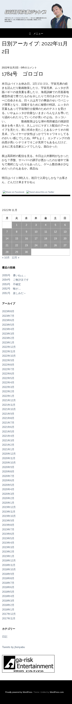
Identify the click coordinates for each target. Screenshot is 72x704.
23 (26, 245)
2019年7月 (8, 529)
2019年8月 (8, 524)
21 (7, 245)
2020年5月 (8, 484)
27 (65, 245)
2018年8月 (8, 578)
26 (55, 245)
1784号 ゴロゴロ (23, 74)
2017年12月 (9, 613)
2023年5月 (8, 324)
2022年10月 (9, 355)
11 (45, 231)
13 (65, 231)
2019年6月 (8, 533)
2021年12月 (9, 400)
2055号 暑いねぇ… (14, 275)
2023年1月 (8, 342)
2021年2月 (8, 444)
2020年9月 (8, 467)
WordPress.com (57, 692)
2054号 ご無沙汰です (15, 279)
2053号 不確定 (11, 284)
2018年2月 (8, 604)
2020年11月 (8, 458)
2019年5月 (8, 538)
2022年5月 (8, 378)
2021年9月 (8, 413)
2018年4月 (8, 596)
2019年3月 (8, 547)
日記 (4, 636)
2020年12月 (9, 453)
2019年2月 (8, 551)
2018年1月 (8, 609)
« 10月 (6, 257)
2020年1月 (8, 502)
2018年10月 (9, 569)
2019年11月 (8, 511)
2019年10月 (9, 515)
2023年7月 (8, 315)
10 (36, 231)
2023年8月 (8, 311)
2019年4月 (8, 542)
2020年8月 (8, 471)
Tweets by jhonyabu (13, 647)
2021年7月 (8, 422)
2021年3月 (8, 440)
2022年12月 (9, 346)
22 (16, 245)
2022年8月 (8, 364)
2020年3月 (8, 493)
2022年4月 (8, 382)
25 (45, 245)
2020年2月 (8, 498)
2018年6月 (8, 587)
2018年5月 (8, 591)
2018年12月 (9, 560)
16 (26, 238)
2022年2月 (8, 391)
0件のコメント (29, 67)
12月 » (15, 257)
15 (16, 238)
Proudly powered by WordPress (18, 692)
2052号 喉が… (11, 288)
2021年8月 (8, 418)
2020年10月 (9, 462)
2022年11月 (8, 351)
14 (7, 238)
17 (36, 238)
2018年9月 (8, 573)
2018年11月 (8, 565)
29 (16, 251)
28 (7, 251)
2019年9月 (8, 520)
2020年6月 (8, 480)
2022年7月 (8, 369)
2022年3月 (8, 387)
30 (26, 251)
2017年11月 (8, 618)
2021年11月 (8, 404)
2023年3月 (8, 333)
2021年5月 (8, 431)
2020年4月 (8, 489)
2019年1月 (8, 556)
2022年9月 (8, 360)
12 (55, 231)
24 (36, 245)
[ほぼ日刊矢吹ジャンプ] (36, 27)
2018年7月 (8, 582)
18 (45, 238)
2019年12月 (9, 507)
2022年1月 (8, 395)
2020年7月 (8, 476)
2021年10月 (9, 409)
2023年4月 (8, 329)
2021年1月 (8, 449)
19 (55, 238)
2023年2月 (8, 337)
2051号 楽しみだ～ (14, 293)
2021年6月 (8, 426)
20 (65, 238)
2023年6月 (8, 320)
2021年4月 (8, 435)
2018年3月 (8, 600)
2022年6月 (8, 373)
